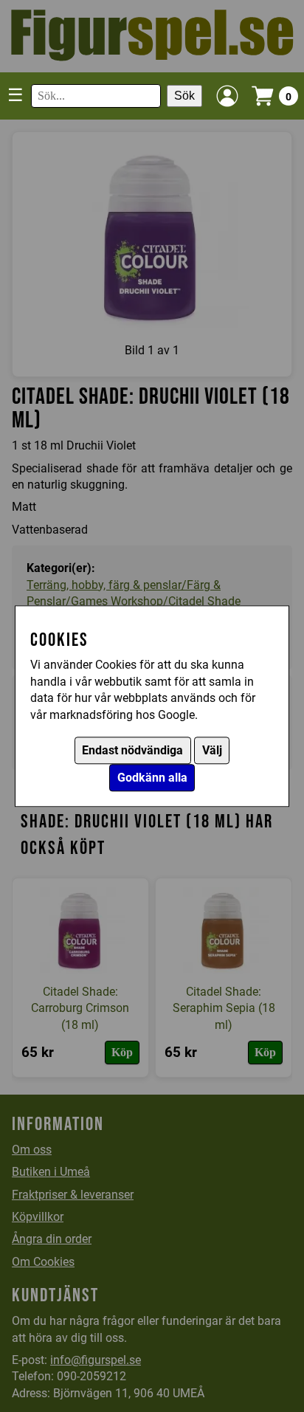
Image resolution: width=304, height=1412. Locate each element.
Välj (212, 750)
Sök (184, 95)
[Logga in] (227, 96)
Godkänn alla (152, 778)
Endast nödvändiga (132, 750)
